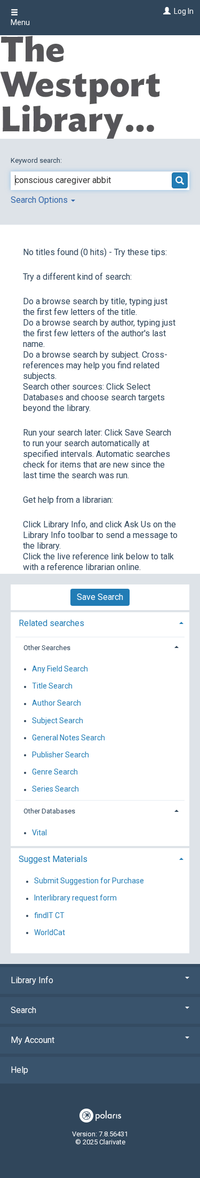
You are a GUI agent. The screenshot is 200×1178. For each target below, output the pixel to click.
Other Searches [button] (46, 648)
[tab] (100, 622)
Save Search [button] (100, 597)
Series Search (55, 789)
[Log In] (166, 11)
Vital (39, 832)
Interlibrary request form (75, 898)
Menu (20, 22)
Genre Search (55, 772)
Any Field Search (60, 669)
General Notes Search (68, 737)
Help (19, 1070)
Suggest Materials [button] (53, 859)
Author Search (56, 703)
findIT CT (49, 915)
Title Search (52, 686)
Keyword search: (37, 160)
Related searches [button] (51, 623)
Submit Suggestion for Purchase (89, 881)
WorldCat (49, 932)
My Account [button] (32, 1040)
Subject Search (57, 720)
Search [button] (23, 1010)
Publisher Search (60, 754)
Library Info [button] (32, 980)
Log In (184, 11)
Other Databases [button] (49, 811)
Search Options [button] (40, 200)
